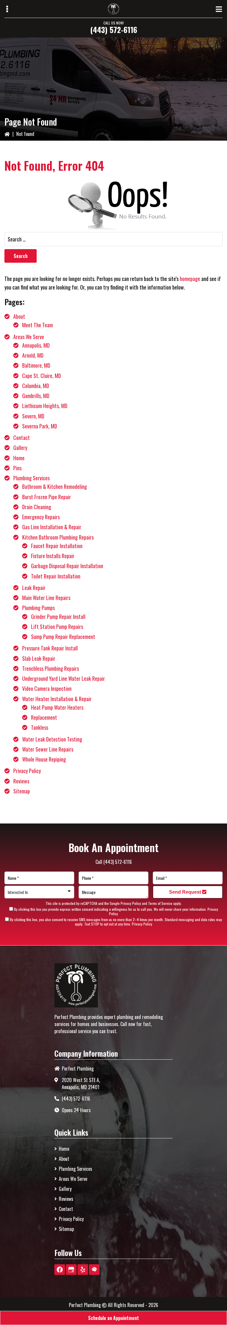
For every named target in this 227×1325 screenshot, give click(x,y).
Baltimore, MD (36, 365)
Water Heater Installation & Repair (57, 699)
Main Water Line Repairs (46, 597)
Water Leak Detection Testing (52, 739)
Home (19, 458)
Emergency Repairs (41, 517)
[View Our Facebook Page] (59, 1269)
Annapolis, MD (36, 345)
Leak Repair (34, 587)
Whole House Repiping (44, 759)
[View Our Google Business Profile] (71, 1269)
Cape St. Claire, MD (41, 375)
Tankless (39, 727)
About (19, 316)
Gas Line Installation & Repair (51, 527)
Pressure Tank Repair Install (50, 648)
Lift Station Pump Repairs (57, 626)
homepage (190, 278)
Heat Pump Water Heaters (57, 707)
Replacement (44, 717)
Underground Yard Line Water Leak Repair (63, 678)
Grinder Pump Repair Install (58, 616)
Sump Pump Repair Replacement (63, 636)
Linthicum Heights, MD (44, 406)
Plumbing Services (31, 478)
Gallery (20, 447)
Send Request (185, 892)
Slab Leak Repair (38, 658)
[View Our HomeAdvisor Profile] (94, 1269)
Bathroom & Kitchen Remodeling (54, 486)
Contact (21, 437)
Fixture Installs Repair (52, 556)
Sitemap (21, 791)
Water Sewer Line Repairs (47, 749)
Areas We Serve (28, 337)
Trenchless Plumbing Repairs (50, 668)
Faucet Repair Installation (56, 546)
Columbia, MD (35, 385)
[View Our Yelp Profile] (82, 1269)
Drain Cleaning (36, 507)
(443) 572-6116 (113, 29)
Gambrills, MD (35, 396)
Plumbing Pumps (38, 607)
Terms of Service (160, 903)
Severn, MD (33, 416)
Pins (17, 468)
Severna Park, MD (39, 426)
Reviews (21, 781)
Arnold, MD (32, 355)
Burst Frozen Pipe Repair (46, 497)
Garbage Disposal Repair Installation (67, 566)
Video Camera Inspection (47, 688)
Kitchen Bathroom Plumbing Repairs (58, 537)
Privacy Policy (27, 771)
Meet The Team (37, 325)
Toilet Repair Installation (55, 576)
